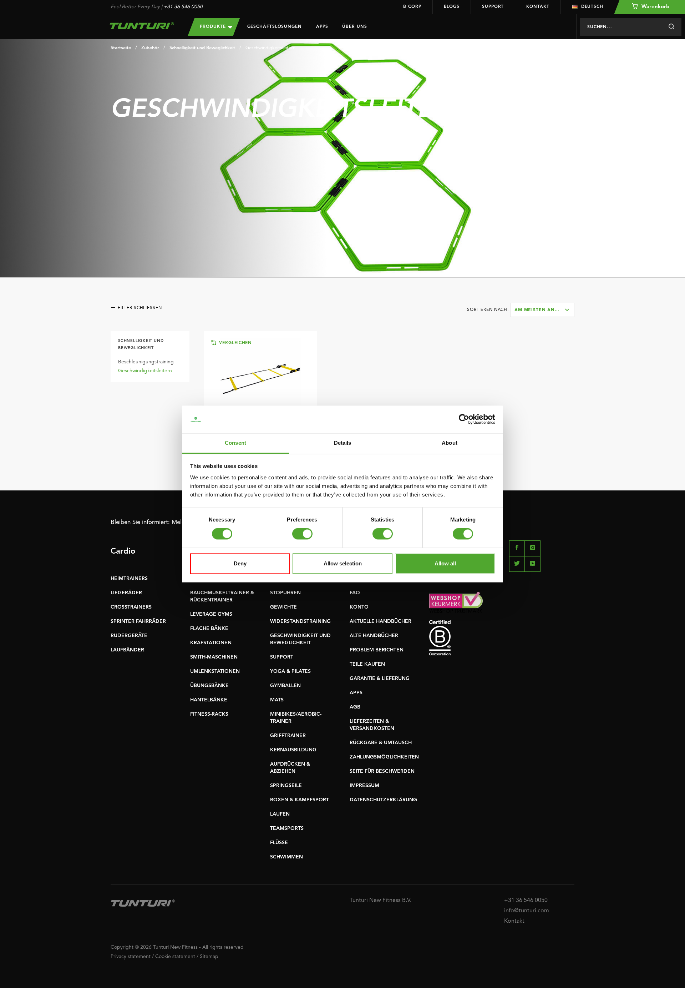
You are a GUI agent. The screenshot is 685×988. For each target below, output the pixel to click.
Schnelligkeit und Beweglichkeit (202, 48)
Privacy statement (131, 956)
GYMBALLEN (285, 685)
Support (493, 7)
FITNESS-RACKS (209, 714)
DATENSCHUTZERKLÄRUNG (383, 799)
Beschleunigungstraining (146, 361)
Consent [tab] (235, 443)
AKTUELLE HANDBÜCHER (380, 621)
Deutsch (592, 7)
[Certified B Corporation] (501, 638)
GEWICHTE (283, 607)
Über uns (354, 27)
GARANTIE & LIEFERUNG (380, 678)
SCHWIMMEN (286, 857)
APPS (356, 692)
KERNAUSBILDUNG (293, 749)
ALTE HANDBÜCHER (374, 635)
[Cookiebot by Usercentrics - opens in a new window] (464, 419)
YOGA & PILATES (290, 671)
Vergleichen (234, 343)
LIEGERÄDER (126, 592)
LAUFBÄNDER (127, 649)
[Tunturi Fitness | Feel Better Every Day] (142, 25)
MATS (277, 699)
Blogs (452, 7)
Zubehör (150, 48)
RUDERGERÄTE (129, 635)
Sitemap (209, 956)
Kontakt (537, 7)
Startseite (121, 48)
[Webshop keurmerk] (501, 602)
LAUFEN (280, 814)
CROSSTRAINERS (131, 607)
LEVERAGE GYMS (211, 614)
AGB (355, 707)
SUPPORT (281, 657)
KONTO (359, 607)
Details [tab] (342, 443)
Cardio (123, 551)
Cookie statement (175, 956)
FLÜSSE (279, 842)
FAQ (355, 592)
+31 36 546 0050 (183, 6)
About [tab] (449, 443)
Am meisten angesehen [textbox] (544, 310)
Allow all (445, 563)
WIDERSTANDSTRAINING (300, 621)
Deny (240, 563)
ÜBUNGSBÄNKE (209, 685)
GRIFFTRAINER (288, 735)
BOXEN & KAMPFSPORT (299, 799)
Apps (322, 27)
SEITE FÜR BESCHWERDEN (382, 771)
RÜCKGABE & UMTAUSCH (381, 742)
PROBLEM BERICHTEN (377, 649)
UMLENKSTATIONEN (215, 671)
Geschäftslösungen (274, 27)
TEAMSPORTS (287, 828)
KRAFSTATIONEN (211, 642)
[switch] (302, 534)
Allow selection (343, 563)
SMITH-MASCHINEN (214, 657)
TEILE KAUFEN (367, 664)
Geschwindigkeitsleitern (270, 48)
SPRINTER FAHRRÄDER (138, 621)
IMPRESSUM (364, 785)
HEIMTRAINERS (129, 578)
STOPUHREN (285, 592)
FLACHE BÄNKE (209, 628)
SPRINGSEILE (286, 785)
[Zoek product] (671, 27)
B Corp (412, 7)
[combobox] (542, 310)
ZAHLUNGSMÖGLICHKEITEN (384, 757)
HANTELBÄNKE (208, 699)
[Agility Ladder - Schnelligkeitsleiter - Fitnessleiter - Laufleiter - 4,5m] (260, 379)
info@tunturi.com (526, 911)
